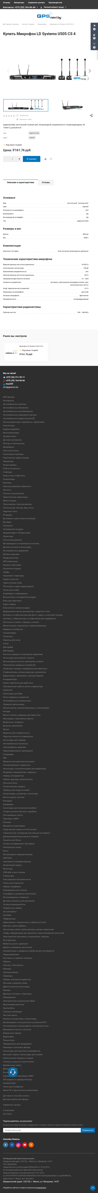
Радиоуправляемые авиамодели (18, 751)
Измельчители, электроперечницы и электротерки (26, 708)
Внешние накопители (12, 726)
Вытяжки (7, 522)
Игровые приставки (12, 565)
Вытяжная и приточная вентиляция (19, 518)
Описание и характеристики (20, 182)
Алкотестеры (9, 425)
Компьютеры (9, 479)
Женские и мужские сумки (15, 983)
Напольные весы (11, 450)
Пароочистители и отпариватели (18, 736)
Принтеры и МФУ (11, 819)
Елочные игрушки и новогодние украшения (23, 654)
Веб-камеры (8, 651)
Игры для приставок (12, 601)
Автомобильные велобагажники (18, 411)
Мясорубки (8, 647)
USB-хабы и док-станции (14, 872)
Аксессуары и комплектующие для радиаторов (24, 769)
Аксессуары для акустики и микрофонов (21, 1051)
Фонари (6, 711)
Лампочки (7, 690)
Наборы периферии (12, 886)
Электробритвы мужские (14, 747)
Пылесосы (8, 636)
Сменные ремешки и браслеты (17, 486)
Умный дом (8, 461)
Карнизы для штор (11, 640)
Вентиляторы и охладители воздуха (19, 597)
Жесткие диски (10, 1015)
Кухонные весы (10, 783)
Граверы (7, 990)
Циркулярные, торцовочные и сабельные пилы (24, 922)
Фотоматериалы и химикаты (16, 897)
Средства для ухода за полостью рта (19, 829)
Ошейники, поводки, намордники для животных (25, 668)
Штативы (7, 483)
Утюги (6, 643)
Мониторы (8, 869)
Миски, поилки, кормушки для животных (21, 715)
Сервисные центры (36, 3)
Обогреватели (9, 997)
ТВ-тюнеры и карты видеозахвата (18, 586)
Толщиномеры (9, 633)
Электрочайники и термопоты (16, 765)
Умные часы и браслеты (14, 475)
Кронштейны (9, 1008)
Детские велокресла (12, 440)
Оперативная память (12, 865)
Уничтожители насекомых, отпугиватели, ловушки (26, 936)
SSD (5, 758)
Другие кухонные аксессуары (16, 986)
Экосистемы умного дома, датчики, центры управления (28, 929)
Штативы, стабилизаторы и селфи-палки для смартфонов (29, 618)
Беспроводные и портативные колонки (21, 543)
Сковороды (8, 754)
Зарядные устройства (13, 629)
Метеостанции (9, 501)
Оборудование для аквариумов (17, 1044)
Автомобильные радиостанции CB (19, 418)
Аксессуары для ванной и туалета (18, 658)
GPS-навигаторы (10, 561)
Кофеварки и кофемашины (15, 593)
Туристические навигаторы (15, 497)
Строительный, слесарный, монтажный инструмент (26, 833)
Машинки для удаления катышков (18, 761)
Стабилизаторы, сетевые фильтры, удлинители (24, 672)
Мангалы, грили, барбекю (14, 926)
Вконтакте (5, 1144)
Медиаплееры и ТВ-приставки (16, 533)
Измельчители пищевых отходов (18, 1058)
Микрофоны (8, 447)
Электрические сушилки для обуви (19, 1001)
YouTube (24, 1144)
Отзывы (6, 3)
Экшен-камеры (10, 465)
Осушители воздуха (12, 568)
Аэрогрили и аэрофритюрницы (17, 861)
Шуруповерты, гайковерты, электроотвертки (23, 676)
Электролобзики (10, 972)
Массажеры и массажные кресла (18, 718)
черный (31, 137)
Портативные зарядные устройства (19, 665)
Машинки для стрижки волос (16, 733)
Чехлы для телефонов (13, 1087)
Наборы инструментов (13, 776)
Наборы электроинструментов (17, 979)
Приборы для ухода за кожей (16, 790)
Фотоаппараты (10, 911)
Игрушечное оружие (12, 1033)
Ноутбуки (7, 915)
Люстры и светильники (13, 443)
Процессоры (9, 1040)
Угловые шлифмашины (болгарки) (18, 844)
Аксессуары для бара (12, 693)
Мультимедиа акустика (13, 1004)
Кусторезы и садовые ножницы (17, 958)
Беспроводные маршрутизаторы (18, 854)
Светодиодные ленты (13, 815)
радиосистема (34, 133)
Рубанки (6, 961)
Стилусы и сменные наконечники (18, 1062)
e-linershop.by (41, 1188)
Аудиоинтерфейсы (11, 429)
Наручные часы (10, 511)
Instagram (18, 1144)
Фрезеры (7, 969)
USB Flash (7, 858)
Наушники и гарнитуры (13, 576)
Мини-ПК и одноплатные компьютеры (20, 1090)
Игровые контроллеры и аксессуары (20, 1019)
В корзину (31, 159)
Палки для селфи (11, 590)
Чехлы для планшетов (13, 883)
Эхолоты (7, 490)
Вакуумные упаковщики (14, 826)
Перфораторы (9, 919)
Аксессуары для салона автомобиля (19, 808)
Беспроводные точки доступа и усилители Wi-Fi (24, 1022)
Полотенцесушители (12, 540)
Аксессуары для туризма (14, 740)
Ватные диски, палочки (13, 797)
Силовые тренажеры (12, 1012)
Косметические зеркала (14, 786)
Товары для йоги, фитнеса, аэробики (19, 811)
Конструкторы (9, 940)
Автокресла (8, 400)
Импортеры (19, 3)
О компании (8, 1110)
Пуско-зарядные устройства (16, 697)
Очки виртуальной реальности (17, 879)
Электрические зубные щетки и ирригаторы (23, 686)
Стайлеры (7, 472)
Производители (55, 3)
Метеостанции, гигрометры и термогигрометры (24, 626)
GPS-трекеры (9, 397)
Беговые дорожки (11, 554)
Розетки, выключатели (13, 493)
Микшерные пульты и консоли (17, 1029)
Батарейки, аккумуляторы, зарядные (19, 772)
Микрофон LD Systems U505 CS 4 (31, 346)
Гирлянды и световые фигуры (16, 1047)
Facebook (12, 1144)
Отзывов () (23, 115)
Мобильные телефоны (13, 722)
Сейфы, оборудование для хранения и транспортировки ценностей (33, 933)
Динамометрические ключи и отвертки (21, 836)
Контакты (7, 1114)
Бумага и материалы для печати (17, 947)
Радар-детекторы (11, 558)
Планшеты (8, 526)
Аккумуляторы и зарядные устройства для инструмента (28, 951)
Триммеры (8, 976)
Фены (5, 851)
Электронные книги (12, 847)
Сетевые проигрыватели (14, 904)
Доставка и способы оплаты (16, 1096)
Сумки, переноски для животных (18, 683)
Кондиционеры (10, 679)
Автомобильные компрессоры (17, 701)
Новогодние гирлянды (13, 454)
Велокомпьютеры (11, 433)
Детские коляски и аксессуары (17, 547)
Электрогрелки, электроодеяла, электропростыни (25, 1026)
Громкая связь (9, 436)
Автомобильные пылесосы (15, 743)
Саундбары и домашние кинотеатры (19, 894)
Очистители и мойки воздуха (16, 608)
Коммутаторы (9, 1083)
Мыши (6, 729)
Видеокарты (8, 1037)
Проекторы (8, 536)
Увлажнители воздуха (13, 529)
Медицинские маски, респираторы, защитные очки (26, 611)
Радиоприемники (11, 954)
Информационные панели (15, 890)
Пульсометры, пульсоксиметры (17, 504)
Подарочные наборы (12, 908)
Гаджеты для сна (10, 579)
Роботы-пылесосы (11, 468)
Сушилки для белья (12, 840)
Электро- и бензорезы (13, 965)
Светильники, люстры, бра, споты (18, 508)
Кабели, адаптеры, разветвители (18, 779)
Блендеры (7, 801)
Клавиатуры (8, 876)
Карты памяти (9, 604)
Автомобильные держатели (15, 551)
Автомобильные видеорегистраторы (20, 415)
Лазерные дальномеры (13, 704)
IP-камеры (7, 515)
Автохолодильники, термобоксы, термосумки (23, 422)
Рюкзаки (7, 822)
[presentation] (8, 71)
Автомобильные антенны (14, 404)
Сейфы (6, 572)
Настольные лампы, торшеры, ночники (21, 622)
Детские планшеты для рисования (19, 901)
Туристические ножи (12, 583)
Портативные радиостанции (16, 458)
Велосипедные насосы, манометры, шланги (23, 661)
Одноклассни (31, 1144)
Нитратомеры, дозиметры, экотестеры (20, 794)
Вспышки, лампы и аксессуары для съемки (23, 1054)
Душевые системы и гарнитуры (17, 994)
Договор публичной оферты (16, 1099)
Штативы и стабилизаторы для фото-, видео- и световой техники (33, 615)
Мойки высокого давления (15, 944)
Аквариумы (8, 804)
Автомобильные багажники (15, 408)
